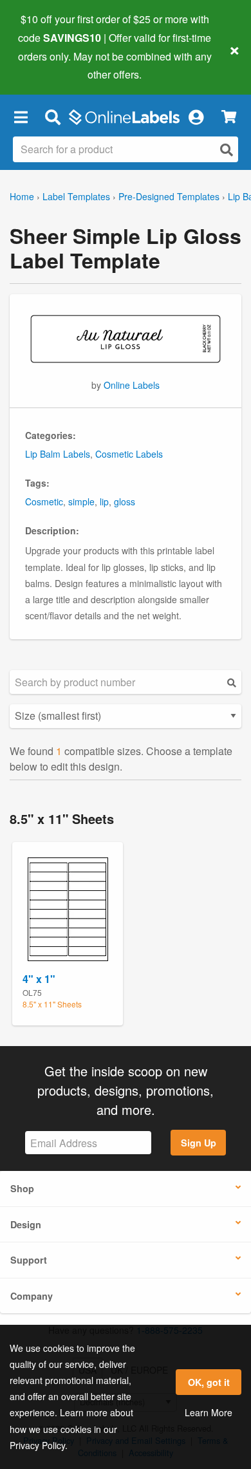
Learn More (208, 1412)
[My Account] (196, 116)
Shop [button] (22, 1188)
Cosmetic (44, 501)
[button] (20, 116)
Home (22, 196)
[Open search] (226, 150)
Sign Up (198, 1142)
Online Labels (132, 385)
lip (104, 501)
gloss (124, 501)
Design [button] (25, 1224)
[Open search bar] (52, 116)
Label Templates (76, 196)
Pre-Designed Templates (168, 196)
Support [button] (28, 1259)
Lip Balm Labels (57, 453)
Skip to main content (46, 65)
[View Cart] (229, 117)
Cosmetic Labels (129, 453)
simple (81, 501)
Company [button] (31, 1295)
